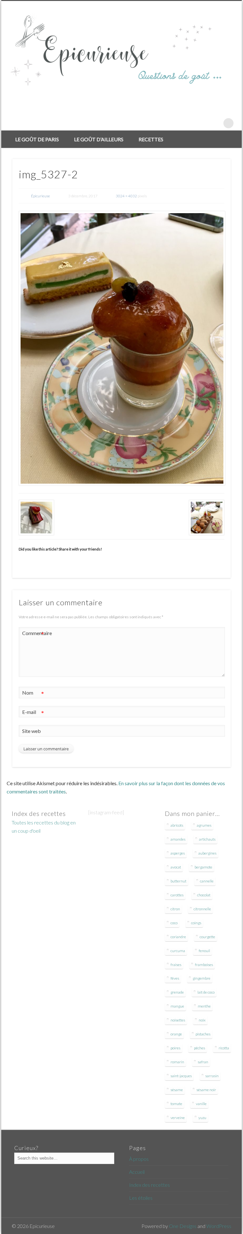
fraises (176, 964)
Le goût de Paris (37, 139)
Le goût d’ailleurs (98, 139)
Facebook (202, 123)
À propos (139, 1159)
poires (175, 1048)
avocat (176, 867)
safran (203, 1061)
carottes (177, 895)
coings (196, 922)
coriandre (178, 936)
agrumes (204, 825)
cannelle (207, 881)
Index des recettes (149, 1185)
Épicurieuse (40, 196)
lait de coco (206, 992)
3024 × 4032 (126, 196)
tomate (176, 1103)
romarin (177, 1061)
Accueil (137, 1172)
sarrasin (212, 1075)
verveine (178, 1117)
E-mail (33, 713)
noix (202, 1020)
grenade (177, 992)
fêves (175, 978)
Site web (31, 731)
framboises (204, 964)
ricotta (224, 1048)
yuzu (202, 1117)
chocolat (203, 895)
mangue (177, 1006)
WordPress (218, 1226)
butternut (178, 881)
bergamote (203, 867)
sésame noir (206, 1089)
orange (176, 1034)
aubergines (207, 853)
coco (174, 922)
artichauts (207, 839)
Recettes (151, 139)
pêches (199, 1048)
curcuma (178, 950)
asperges (178, 853)
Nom (33, 694)
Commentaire (33, 634)
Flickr (215, 123)
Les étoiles (141, 1198)
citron (175, 908)
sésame (177, 1089)
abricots (177, 825)
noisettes (178, 1020)
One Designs (182, 1226)
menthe (204, 1006)
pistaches (203, 1034)
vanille (201, 1103)
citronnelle (202, 908)
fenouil (204, 950)
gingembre (201, 978)
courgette (207, 936)
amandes (178, 839)
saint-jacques (181, 1075)
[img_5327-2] (122, 348)
